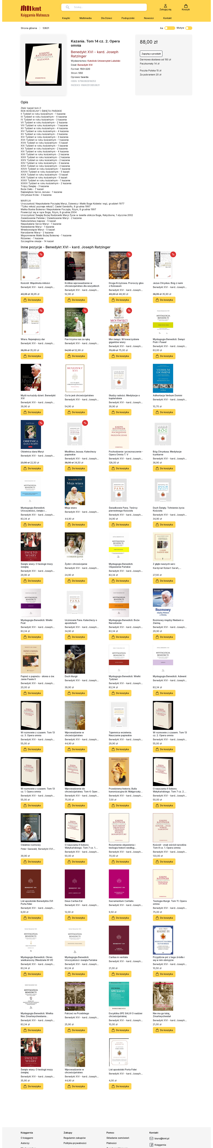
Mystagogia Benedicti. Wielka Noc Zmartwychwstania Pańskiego (37, 1015)
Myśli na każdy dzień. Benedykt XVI (38, 397)
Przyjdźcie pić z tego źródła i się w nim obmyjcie (169, 959)
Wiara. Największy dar (33, 339)
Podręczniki (128, 18)
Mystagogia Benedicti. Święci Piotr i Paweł (169, 341)
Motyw (180, 27)
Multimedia (86, 18)
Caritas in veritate (118, 957)
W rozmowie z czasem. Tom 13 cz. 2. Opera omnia (170, 734)
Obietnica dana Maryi (32, 451)
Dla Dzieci (106, 18)
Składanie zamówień (117, 1137)
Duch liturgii (71, 676)
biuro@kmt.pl (162, 1138)
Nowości (149, 18)
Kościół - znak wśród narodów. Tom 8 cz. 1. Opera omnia (170, 846)
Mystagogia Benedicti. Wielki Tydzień (125, 678)
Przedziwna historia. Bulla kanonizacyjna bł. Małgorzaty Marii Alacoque (125, 790)
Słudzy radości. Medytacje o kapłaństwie (124, 397)
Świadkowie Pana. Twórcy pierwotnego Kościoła (123, 509)
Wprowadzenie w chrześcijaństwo (74, 734)
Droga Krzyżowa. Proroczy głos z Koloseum (126, 284)
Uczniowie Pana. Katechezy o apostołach (81, 621)
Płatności (111, 1143)
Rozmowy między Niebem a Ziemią (168, 621)
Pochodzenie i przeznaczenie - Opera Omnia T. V (126, 453)
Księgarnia (160, 1144)
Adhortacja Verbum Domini (167, 395)
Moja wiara (71, 507)
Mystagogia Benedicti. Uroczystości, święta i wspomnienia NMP (33, 509)
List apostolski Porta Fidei (123, 1069)
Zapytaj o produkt (151, 53)
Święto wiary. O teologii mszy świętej (37, 565)
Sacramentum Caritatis (121, 901)
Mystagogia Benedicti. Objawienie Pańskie (121, 565)
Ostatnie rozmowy (31, 844)
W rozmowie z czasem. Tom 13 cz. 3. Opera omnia (38, 734)
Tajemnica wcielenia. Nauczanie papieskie (120, 734)
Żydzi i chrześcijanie (76, 563)
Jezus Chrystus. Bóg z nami (168, 283)
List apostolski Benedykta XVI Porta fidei (37, 902)
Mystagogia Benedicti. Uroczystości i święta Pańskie (81, 959)
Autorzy (25, 1143)
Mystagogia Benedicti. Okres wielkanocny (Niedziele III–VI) (37, 959)
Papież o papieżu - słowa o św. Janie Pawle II (37, 678)
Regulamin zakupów (75, 1137)
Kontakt (167, 18)
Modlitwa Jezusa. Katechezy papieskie (80, 453)
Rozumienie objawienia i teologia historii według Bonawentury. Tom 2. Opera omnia (124, 846)
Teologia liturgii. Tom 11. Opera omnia (170, 902)
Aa (161, 28)
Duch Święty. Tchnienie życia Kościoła (168, 509)
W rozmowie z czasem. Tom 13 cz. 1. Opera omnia (38, 790)
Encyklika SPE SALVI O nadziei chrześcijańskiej (125, 1015)
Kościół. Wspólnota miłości (35, 283)
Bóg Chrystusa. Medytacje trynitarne (167, 453)
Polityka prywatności (75, 1143)
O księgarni (27, 1137)
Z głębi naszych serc (164, 563)
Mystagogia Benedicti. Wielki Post (36, 621)
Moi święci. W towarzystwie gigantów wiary (124, 341)
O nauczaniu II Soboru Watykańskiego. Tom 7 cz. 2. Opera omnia (168, 790)
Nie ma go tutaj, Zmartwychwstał (162, 1015)
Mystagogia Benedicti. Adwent (169, 676)
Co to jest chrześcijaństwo (79, 395)
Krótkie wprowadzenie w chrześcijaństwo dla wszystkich (82, 284)
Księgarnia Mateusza (35, 15)
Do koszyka (34, 299)
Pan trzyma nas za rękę (77, 339)
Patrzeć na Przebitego (77, 1013)
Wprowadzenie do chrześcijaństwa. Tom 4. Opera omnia (82, 790)
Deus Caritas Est (73, 901)
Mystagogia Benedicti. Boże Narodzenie (124, 621)
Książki (66, 18)
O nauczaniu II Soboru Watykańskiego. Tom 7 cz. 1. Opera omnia (80, 846)
